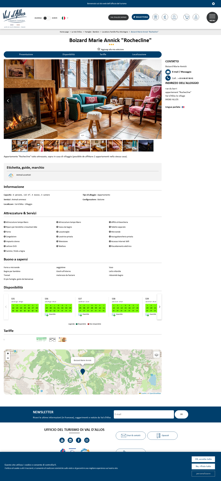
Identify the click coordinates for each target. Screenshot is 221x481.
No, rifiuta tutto (203, 466)
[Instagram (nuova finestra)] (86, 440)
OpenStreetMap (155, 393)
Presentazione (26, 54)
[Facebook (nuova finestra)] (78, 440)
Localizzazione (139, 54)
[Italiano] (65, 18)
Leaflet (143, 393)
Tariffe (103, 54)
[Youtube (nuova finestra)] (62, 440)
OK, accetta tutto (203, 459)
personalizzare (203, 473)
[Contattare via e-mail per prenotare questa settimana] (46, 315)
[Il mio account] (196, 17)
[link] (47, 18)
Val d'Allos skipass (118, 17)
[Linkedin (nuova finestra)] (70, 440)
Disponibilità (69, 54)
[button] (186, 17)
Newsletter (43, 412)
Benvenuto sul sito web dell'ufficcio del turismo (106, 4)
